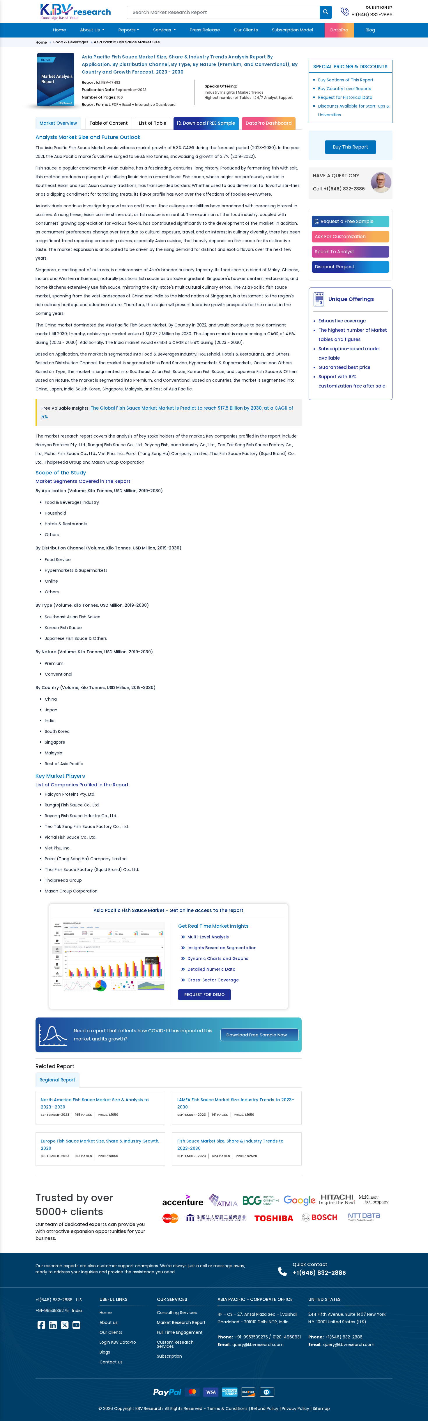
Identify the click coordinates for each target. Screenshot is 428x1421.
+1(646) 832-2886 (371, 14)
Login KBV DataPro (118, 1342)
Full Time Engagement (180, 1332)
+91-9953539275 (52, 1310)
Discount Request (335, 266)
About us (109, 1322)
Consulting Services (177, 1313)
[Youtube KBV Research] (76, 1325)
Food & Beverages (70, 42)
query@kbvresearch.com (258, 1344)
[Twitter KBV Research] (64, 1325)
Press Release (205, 30)
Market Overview (58, 123)
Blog (370, 30)
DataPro (339, 30)
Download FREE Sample (208, 123)
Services (162, 30)
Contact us (111, 1362)
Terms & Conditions (227, 1408)
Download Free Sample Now (257, 1035)
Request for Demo (204, 994)
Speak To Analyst (334, 251)
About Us (90, 30)
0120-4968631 (287, 1337)
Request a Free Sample (346, 221)
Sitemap (321, 1408)
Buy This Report (350, 147)
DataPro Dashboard (269, 123)
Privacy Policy (295, 1408)
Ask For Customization (340, 236)
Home (59, 30)
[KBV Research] (76, 11)
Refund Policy (264, 1408)
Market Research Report (181, 1322)
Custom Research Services (175, 1344)
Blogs (105, 1352)
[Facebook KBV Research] (41, 1325)
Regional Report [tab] (57, 1080)
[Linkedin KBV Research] (53, 1325)
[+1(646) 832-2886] (347, 11)
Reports (127, 30)
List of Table (152, 123)
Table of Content (108, 123)
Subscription (169, 1356)
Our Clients (246, 30)
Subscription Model (292, 30)
